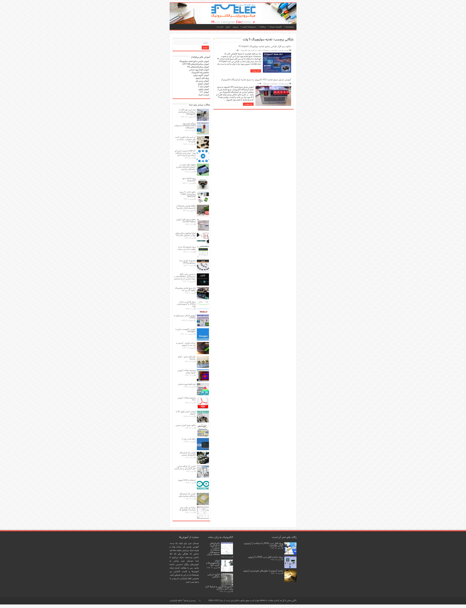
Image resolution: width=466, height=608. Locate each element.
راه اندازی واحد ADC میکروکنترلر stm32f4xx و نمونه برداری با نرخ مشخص (185, 277)
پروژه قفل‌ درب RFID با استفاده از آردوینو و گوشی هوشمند (263, 544)
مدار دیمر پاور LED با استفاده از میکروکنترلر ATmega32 (187, 112)
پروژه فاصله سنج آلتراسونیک (189, 179)
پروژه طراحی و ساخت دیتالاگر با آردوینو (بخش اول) (186, 304)
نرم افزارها (263, 26)
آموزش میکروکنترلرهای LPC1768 (195, 64)
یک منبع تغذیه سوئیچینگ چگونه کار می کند (185, 289)
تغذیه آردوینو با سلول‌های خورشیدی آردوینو (263, 571)
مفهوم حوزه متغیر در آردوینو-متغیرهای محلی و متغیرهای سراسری (186, 167)
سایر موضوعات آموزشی (249, 26)
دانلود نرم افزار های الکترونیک (251, 50)
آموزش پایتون (203, 89)
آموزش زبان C (203, 86)
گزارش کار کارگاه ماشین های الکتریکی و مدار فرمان (185, 467)
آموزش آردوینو (203, 83)
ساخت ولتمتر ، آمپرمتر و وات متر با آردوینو (186, 344)
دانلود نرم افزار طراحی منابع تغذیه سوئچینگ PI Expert (265, 46)
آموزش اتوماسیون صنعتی (199, 70)
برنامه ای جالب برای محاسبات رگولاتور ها (187, 509)
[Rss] (200, 600)
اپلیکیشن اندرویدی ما (178, 578)
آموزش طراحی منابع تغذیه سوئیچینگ (276, 50)
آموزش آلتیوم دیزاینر (201, 75)
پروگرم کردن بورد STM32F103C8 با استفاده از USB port (185, 126)
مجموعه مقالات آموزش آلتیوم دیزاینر (186, 371)
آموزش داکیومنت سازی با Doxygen (186, 330)
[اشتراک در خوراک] (214, 38)
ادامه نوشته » (256, 71)
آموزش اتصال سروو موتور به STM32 (185, 317)
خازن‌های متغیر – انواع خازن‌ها (187, 358)
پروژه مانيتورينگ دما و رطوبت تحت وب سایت (187, 248)
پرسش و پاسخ (190, 600)
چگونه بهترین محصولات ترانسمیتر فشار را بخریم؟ (186, 207)
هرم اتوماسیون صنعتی (187, 384)
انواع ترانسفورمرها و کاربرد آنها (213, 563)
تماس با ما (220, 26)
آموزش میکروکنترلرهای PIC (198, 67)
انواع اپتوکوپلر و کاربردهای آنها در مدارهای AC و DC (185, 234)
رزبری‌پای (235, 26)
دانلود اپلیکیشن (176, 600)
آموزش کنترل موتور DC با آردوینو (186, 413)
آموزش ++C (204, 92)
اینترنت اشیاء (203, 95)
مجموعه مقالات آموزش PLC (186, 399)
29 (258, 83)
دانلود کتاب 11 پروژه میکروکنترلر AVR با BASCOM (188, 194)
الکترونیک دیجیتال (276, 26)
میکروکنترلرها (290, 26)
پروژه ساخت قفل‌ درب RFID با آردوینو (266, 557)
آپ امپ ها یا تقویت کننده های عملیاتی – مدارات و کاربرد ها (185, 139)
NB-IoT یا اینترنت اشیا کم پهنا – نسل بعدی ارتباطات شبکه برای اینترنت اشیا (185, 153)
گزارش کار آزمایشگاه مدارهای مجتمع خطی (187, 495)
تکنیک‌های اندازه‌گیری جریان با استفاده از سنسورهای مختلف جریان (213, 548)
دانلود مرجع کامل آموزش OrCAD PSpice (186, 221)
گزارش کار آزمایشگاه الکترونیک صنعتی (188, 454)
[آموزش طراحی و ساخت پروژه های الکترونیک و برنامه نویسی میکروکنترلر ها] (233, 13)
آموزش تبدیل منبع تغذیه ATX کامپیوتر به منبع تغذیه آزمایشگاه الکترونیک (256, 80)
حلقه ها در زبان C (189, 439)
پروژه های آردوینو (202, 78)
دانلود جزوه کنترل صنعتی (186, 425)
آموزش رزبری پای (202, 81)
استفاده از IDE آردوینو (187, 480)
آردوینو (228, 26)
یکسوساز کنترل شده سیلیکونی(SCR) (187, 262)
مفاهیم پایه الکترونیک (200, 72)
